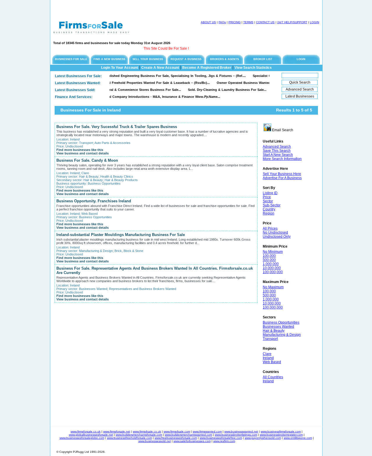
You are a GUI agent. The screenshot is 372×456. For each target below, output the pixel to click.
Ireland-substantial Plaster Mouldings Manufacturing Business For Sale (120, 234)
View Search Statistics (253, 68)
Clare (267, 354)
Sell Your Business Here (282, 174)
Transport (270, 339)
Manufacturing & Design (282, 335)
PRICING (234, 22)
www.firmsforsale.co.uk (86, 431)
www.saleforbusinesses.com (192, 441)
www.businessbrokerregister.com (281, 434)
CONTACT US (265, 22)
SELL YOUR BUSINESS (148, 59)
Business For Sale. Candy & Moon (87, 160)
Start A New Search (278, 155)
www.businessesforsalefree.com (221, 437)
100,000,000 (273, 272)
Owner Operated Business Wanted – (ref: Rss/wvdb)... (252, 82)
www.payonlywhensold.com (263, 437)
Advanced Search (277, 147)
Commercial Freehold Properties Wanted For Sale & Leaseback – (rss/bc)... (143, 82)
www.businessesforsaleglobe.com (82, 437)
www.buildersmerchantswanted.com (188, 434)
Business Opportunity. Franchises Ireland (93, 201)
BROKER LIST (262, 59)
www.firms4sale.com (177, 431)
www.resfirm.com (224, 441)
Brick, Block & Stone (129, 251)
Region (268, 213)
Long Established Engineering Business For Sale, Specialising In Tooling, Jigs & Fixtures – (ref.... (161, 75)
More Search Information (282, 159)
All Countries (273, 377)
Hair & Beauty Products (121, 180)
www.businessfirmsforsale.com (281, 431)
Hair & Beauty (274, 331)
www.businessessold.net (154, 441)
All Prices (270, 228)
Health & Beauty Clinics (116, 176)
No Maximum (273, 287)
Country (269, 209)
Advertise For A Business (282, 178)
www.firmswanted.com (207, 431)
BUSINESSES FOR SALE (71, 59)
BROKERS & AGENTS (224, 59)
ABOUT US (208, 22)
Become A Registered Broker (206, 68)
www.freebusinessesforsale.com (176, 437)
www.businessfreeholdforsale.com (129, 437)
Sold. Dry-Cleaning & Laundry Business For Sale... (219, 89)
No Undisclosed (275, 232)
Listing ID (270, 193)
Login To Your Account (119, 68)
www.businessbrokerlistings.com (236, 434)
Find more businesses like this (79, 150)
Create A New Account (160, 68)
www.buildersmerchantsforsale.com (139, 434)
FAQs (222, 22)
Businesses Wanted (278, 327)
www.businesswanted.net (241, 431)
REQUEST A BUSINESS (186, 59)
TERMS (248, 22)
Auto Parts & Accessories (112, 143)
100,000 (269, 256)
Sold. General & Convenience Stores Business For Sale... (129, 89)
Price (267, 197)
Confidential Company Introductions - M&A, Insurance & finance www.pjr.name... (149, 96)
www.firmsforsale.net (116, 431)
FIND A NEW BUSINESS (109, 59)
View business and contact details (82, 153)
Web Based (272, 362)
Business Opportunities (281, 322)
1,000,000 (271, 264)
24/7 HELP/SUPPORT (292, 22)
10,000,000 (272, 268)
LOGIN (314, 22)
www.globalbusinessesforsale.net (91, 434)
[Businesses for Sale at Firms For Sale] (91, 31)
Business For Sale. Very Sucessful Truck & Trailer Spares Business (116, 127)
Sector (268, 201)
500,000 (269, 260)
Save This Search (277, 151)
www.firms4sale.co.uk (147, 431)
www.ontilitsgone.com (298, 437)
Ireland (268, 358)
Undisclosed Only (277, 237)
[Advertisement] (118, 8)
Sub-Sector (271, 205)
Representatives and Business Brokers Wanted (142, 289)
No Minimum (273, 252)
